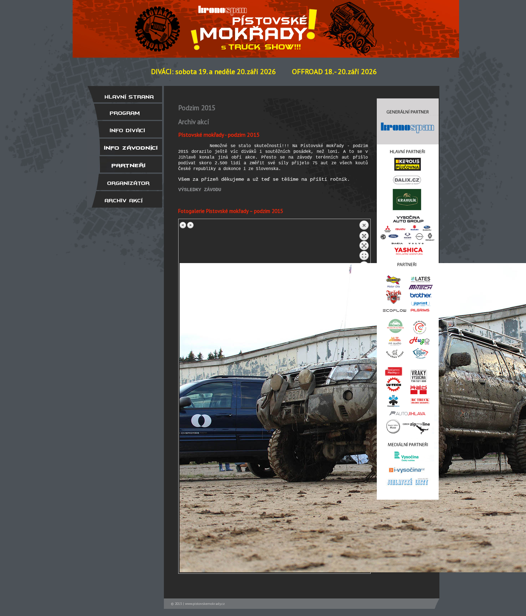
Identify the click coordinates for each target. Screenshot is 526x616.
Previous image (183, 225)
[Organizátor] (124, 182)
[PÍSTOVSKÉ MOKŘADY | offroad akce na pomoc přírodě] (178, 22)
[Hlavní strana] (124, 94)
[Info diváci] (124, 129)
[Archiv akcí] (124, 199)
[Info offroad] (124, 147)
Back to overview (364, 241)
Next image (190, 225)
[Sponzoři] (124, 164)
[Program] (124, 111)
